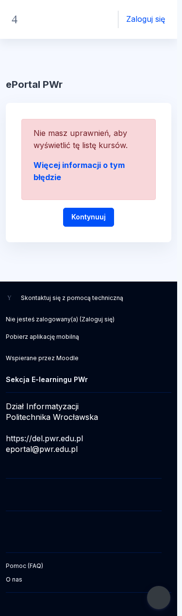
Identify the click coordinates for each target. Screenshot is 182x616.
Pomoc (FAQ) (24, 565)
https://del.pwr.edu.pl (44, 438)
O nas (14, 579)
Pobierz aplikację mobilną (42, 336)
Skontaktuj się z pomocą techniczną (72, 297)
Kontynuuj (88, 217)
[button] (92, 19)
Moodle (67, 358)
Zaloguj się (145, 19)
